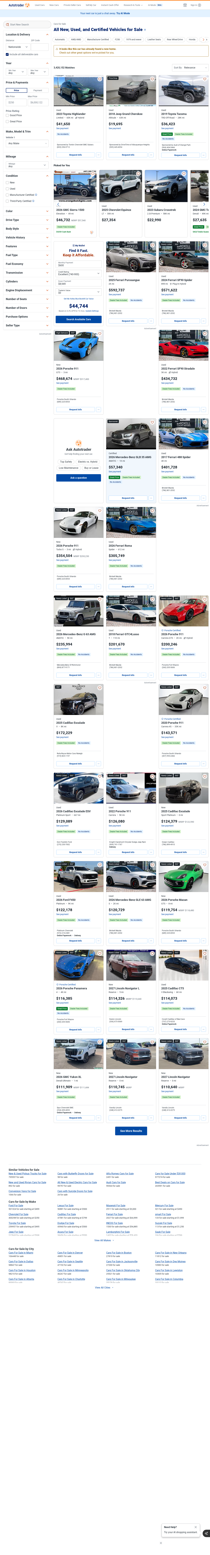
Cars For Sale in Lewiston (169, 1270)
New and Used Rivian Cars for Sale (27, 1182)
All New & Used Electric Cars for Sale (77, 1182)
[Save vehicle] (99, 79)
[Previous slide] (58, 204)
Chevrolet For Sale (18, 1214)
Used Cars (40, 5)
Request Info (75, 155)
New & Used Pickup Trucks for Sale (27, 1173)
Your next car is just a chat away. (105, 13)
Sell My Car (91, 5)
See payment (62, 128)
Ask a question (78, 477)
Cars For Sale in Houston (22, 1270)
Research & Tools (132, 5)
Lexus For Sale (65, 1205)
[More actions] (98, 154)
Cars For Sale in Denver (70, 1252)
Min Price (10, 96)
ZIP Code (35, 40)
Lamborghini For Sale (118, 1231)
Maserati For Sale (115, 1205)
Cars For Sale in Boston (119, 1252)
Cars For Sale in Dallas (21, 1261)
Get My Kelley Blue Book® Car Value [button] (78, 299)
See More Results (131, 1131)
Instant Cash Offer (110, 5)
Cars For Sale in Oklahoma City (123, 1270)
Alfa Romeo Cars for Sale (120, 1173)
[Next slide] (204, 204)
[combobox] (27, 24)
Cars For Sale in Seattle (70, 1261)
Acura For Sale (65, 1231)
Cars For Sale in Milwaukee (121, 1279)
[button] (185, 5)
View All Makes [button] (102, 1240)
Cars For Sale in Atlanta (21, 1279)
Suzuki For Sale (163, 1223)
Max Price (32, 96)
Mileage (12, 164)
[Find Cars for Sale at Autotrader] (19, 5)
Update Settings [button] (92, 311)
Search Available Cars (78, 319)
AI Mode (154, 5)
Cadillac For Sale (66, 1214)
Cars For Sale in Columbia (169, 1279)
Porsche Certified (172, 630)
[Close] (196, 1527)
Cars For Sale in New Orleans (170, 1252)
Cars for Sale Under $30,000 (170, 1173)
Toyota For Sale (17, 1223)
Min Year (12, 70)
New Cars (54, 5)
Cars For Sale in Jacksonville (121, 1261)
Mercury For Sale (164, 1205)
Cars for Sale (60, 24)
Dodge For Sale (65, 1223)
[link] (63, 134)
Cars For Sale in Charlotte (71, 1279)
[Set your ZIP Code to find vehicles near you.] (145, 30)
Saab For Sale (162, 1231)
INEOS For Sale (114, 1223)
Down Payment (64, 281)
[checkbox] (14, 116)
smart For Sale (163, 1214)
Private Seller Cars (72, 5)
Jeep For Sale (16, 1231)
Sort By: (178, 67)
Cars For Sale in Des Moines (170, 1261)
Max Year (34, 70)
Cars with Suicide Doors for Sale (74, 1191)
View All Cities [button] (102, 1287)
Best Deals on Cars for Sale (170, 1182)
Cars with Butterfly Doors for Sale (75, 1173)
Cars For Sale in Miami (21, 1252)
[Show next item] (151, 434)
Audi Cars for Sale (116, 1182)
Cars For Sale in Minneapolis (73, 1270)
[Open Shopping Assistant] (206, 1533)
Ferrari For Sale (114, 1214)
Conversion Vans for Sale (22, 1191)
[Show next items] (203, 39)
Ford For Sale (16, 1205)
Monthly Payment (65, 263)
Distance (10, 40)
